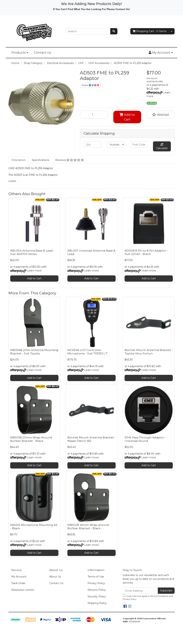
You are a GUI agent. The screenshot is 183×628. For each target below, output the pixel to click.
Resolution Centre (22, 589)
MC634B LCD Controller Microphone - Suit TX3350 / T (87, 351)
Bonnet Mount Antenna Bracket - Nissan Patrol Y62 (91, 439)
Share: (85, 85)
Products (18, 52)
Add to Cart (129, 117)
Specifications (40, 160)
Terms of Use (96, 576)
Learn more (34, 270)
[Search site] (113, 31)
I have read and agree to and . (148, 597)
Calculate (162, 148)
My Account (18, 576)
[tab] (18, 160)
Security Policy (97, 596)
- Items (151, 31)
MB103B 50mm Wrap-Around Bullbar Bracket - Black (31, 439)
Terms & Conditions (159, 596)
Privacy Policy (96, 583)
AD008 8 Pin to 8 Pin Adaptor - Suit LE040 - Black (146, 252)
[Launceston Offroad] (34, 31)
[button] (160, 52)
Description (18, 160)
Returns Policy (97, 589)
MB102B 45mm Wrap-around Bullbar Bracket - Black (88, 526)
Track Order (18, 583)
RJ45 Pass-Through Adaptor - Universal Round (145, 439)
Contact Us (42, 52)
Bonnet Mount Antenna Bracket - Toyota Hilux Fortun (149, 351)
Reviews (60, 160)
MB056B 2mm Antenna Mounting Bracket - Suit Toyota (34, 351)
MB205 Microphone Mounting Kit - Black (34, 526)
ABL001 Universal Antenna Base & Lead (91, 252)
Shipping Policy (97, 603)
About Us (55, 576)
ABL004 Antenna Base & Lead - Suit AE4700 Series (32, 252)
